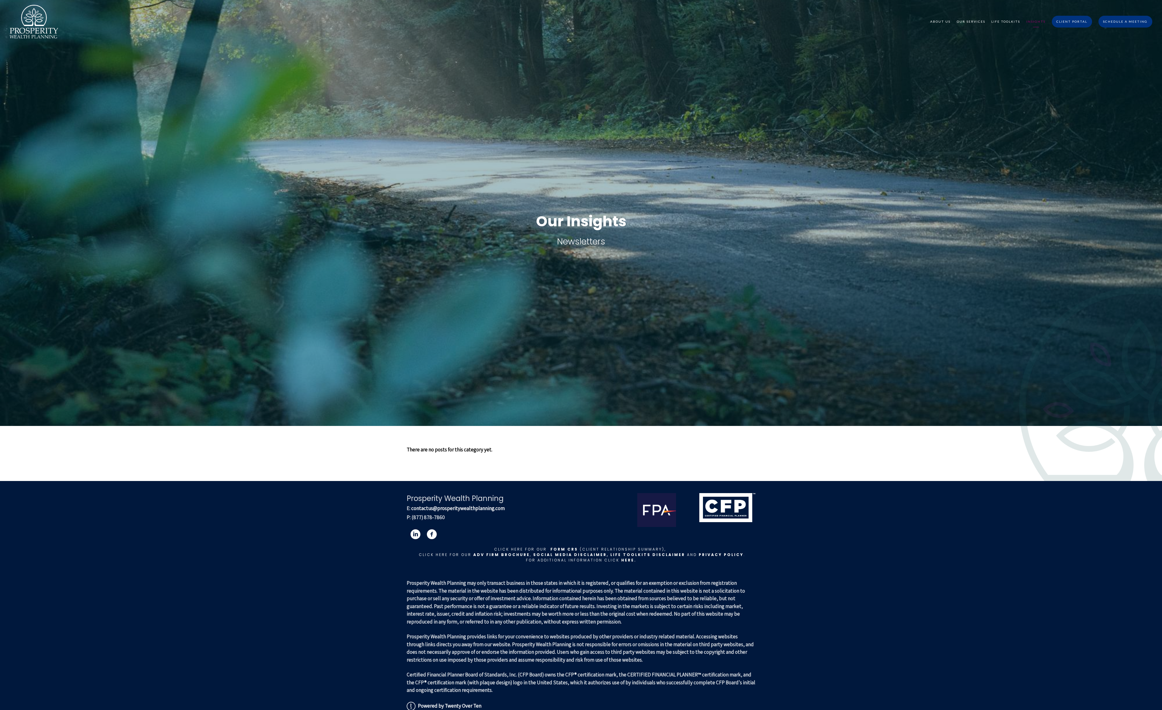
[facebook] (432, 534)
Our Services (971, 21)
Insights (1035, 21)
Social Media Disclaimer (570, 554)
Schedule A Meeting (1125, 21)
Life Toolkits (1005, 21)
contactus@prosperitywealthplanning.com (458, 508)
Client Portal (1071, 21)
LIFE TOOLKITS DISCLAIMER (647, 554)
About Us (940, 21)
